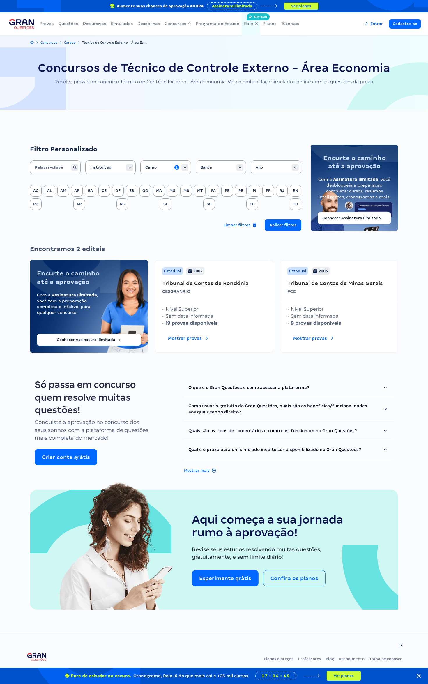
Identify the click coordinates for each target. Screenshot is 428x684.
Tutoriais (290, 23)
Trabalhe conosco (385, 659)
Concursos (175, 23)
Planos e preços (278, 659)
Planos (269, 23)
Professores (309, 659)
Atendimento (352, 659)
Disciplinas (148, 23)
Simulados (122, 23)
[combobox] (110, 167)
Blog (330, 659)
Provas (47, 23)
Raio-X (251, 20)
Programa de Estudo (217, 23)
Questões (68, 23)
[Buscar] (74, 167)
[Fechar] (418, 676)
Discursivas (94, 23)
